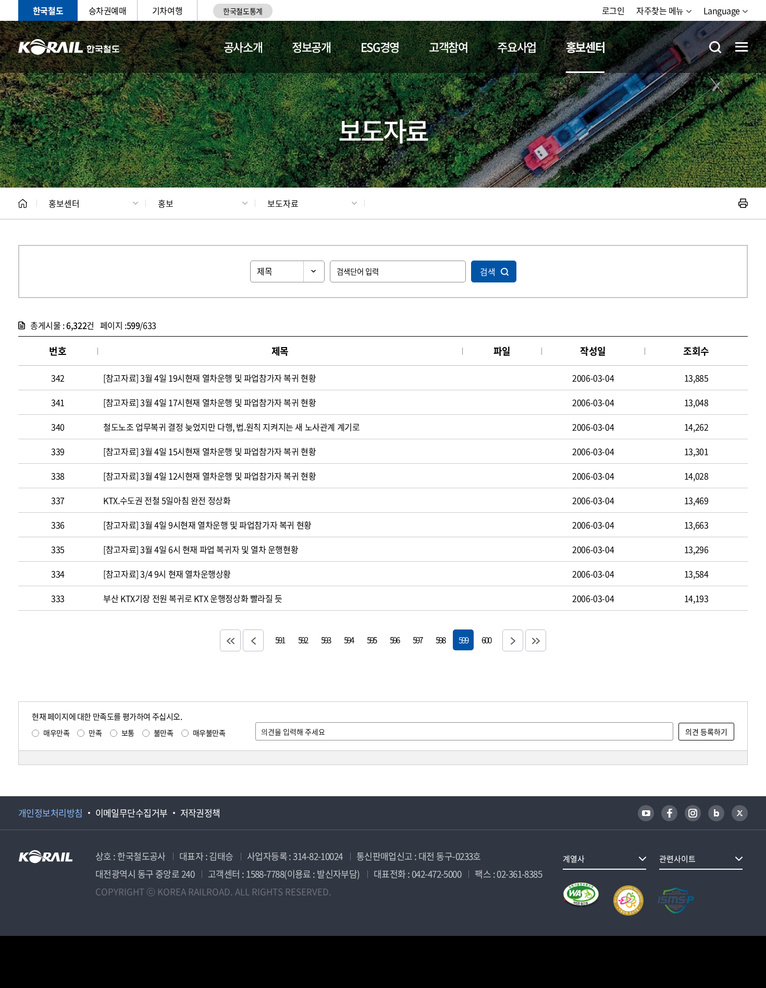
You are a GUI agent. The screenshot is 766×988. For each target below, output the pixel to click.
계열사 (574, 858)
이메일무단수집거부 (131, 813)
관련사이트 (677, 858)
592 (302, 640)
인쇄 (743, 203)
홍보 (166, 203)
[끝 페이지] (535, 640)
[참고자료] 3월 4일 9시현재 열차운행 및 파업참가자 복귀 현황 (207, 524)
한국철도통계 (242, 11)
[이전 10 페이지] (253, 640)
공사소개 (243, 46)
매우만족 (56, 732)
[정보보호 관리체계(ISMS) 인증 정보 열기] (676, 900)
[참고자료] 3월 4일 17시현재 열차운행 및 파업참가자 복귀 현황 (209, 402)
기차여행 (167, 10)
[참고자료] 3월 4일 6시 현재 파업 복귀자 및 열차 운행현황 (200, 549)
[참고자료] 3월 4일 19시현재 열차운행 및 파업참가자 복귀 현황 (209, 378)
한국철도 (48, 10)
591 (280, 640)
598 (440, 640)
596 (394, 640)
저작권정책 (200, 813)
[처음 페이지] (230, 640)
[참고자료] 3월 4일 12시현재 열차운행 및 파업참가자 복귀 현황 (209, 476)
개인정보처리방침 (50, 813)
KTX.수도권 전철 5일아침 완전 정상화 (166, 500)
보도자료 (283, 203)
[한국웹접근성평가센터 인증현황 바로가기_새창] (581, 900)
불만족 (164, 732)
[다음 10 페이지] (512, 640)
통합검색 (715, 47)
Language (721, 10)
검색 (488, 271)
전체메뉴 (741, 47)
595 (371, 640)
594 (348, 640)
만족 (95, 732)
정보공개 (311, 46)
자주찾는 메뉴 (660, 10)
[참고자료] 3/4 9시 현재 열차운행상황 (167, 573)
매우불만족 (209, 732)
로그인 (613, 10)
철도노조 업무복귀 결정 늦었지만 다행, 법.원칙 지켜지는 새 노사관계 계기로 (231, 427)
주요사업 (516, 46)
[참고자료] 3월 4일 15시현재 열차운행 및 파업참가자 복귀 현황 (209, 451)
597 (417, 640)
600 (486, 640)
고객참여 (448, 46)
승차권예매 (108, 10)
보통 (127, 732)
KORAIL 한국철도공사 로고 (69, 47)
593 (325, 640)
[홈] (22, 203)
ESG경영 (380, 46)
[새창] (646, 813)
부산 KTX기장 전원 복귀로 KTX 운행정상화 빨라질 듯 (192, 598)
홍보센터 (585, 46)
